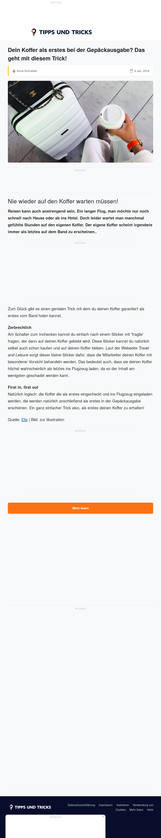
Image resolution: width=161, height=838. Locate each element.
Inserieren (122, 805)
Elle (24, 419)
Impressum (106, 805)
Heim (150, 810)
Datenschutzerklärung (81, 805)
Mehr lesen (80, 508)
